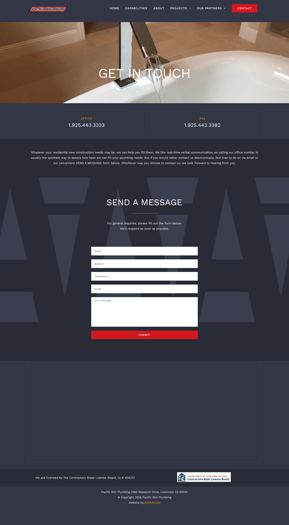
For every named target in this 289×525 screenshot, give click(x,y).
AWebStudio (152, 502)
